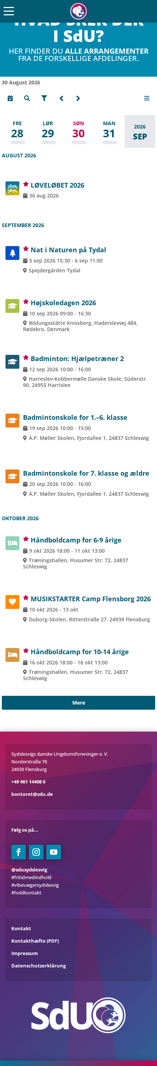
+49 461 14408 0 (28, 781)
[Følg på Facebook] (18, 852)
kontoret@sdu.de (32, 794)
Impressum (24, 953)
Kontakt (21, 928)
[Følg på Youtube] (53, 852)
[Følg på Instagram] (36, 852)
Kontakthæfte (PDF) (35, 940)
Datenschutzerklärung (38, 965)
